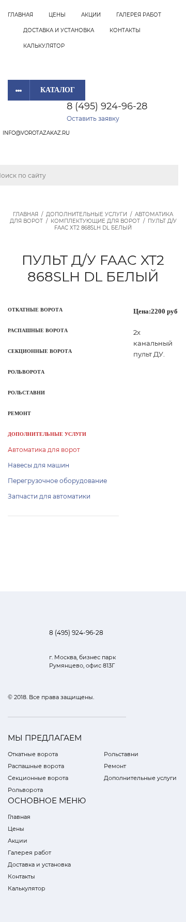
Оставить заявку (93, 118)
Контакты (125, 30)
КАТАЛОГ (57, 90)
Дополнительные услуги (86, 214)
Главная (20, 14)
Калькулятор (44, 45)
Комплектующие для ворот (95, 221)
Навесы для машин (38, 465)
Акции (91, 14)
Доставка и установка (58, 30)
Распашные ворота (38, 330)
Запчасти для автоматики (49, 496)
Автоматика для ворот (44, 449)
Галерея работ (138, 14)
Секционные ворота (40, 351)
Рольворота (26, 372)
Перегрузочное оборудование (57, 481)
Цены (57, 14)
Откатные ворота (35, 310)
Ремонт (19, 413)
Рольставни (26, 392)
